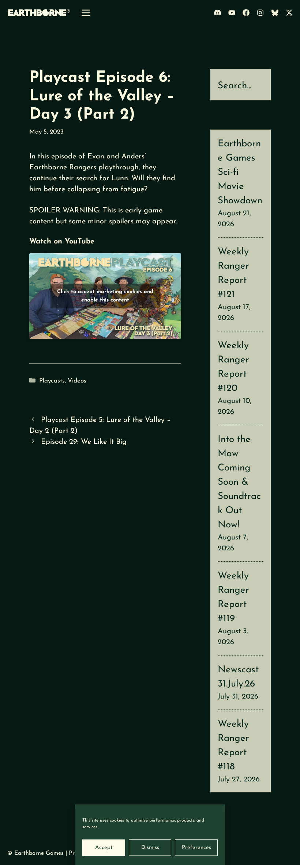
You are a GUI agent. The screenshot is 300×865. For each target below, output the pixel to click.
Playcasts (52, 381)
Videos (77, 381)
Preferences (196, 847)
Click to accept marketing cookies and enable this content (105, 296)
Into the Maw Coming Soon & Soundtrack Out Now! (239, 482)
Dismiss (150, 847)
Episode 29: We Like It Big (84, 442)
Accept (103, 847)
